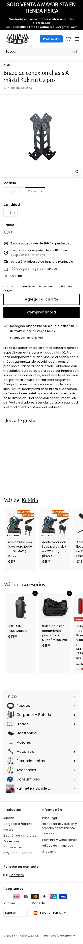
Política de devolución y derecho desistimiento (59, 826)
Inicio (7, 64)
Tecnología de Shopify (59, 936)
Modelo (9, 183)
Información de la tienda (26, 337)
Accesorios (33, 584)
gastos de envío (20, 286)
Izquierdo (13, 191)
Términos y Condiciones (59, 840)
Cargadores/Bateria (18, 824)
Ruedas (8, 818)
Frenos (8, 830)
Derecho (35, 191)
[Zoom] (77, 171)
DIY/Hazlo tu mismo (18, 853)
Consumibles (13, 847)
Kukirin (30, 500)
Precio (8, 225)
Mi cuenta (49, 851)
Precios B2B (51, 39)
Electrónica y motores (19, 836)
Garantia (48, 834)
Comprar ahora (41, 312)
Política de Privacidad (57, 846)
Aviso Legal (50, 818)
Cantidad (11, 204)
